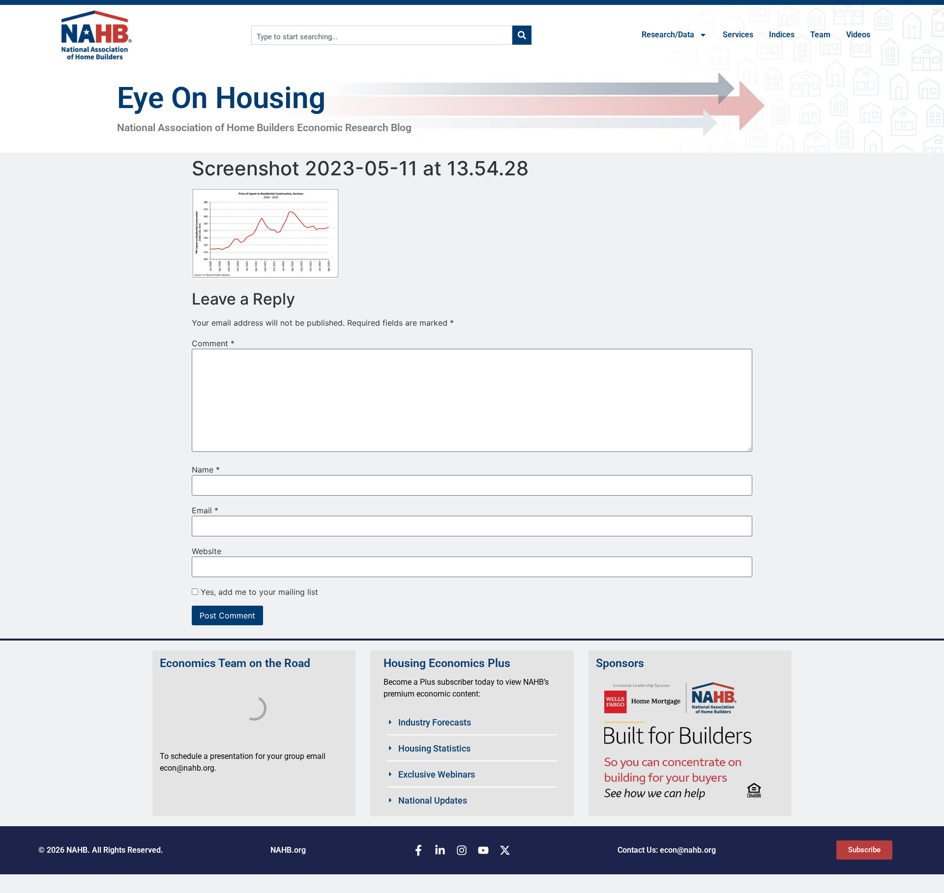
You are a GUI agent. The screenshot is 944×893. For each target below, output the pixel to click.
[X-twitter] (505, 850)
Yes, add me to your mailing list (258, 592)
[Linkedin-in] (440, 850)
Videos (858, 34)
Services (738, 34)
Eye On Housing (221, 98)
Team (820, 34)
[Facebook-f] (418, 850)
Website (206, 551)
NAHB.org (288, 850)
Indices (782, 34)
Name (206, 470)
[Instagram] (461, 850)
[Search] (521, 35)
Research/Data (668, 34)
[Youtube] (483, 850)
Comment (213, 343)
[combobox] (381, 35)
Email (205, 510)
